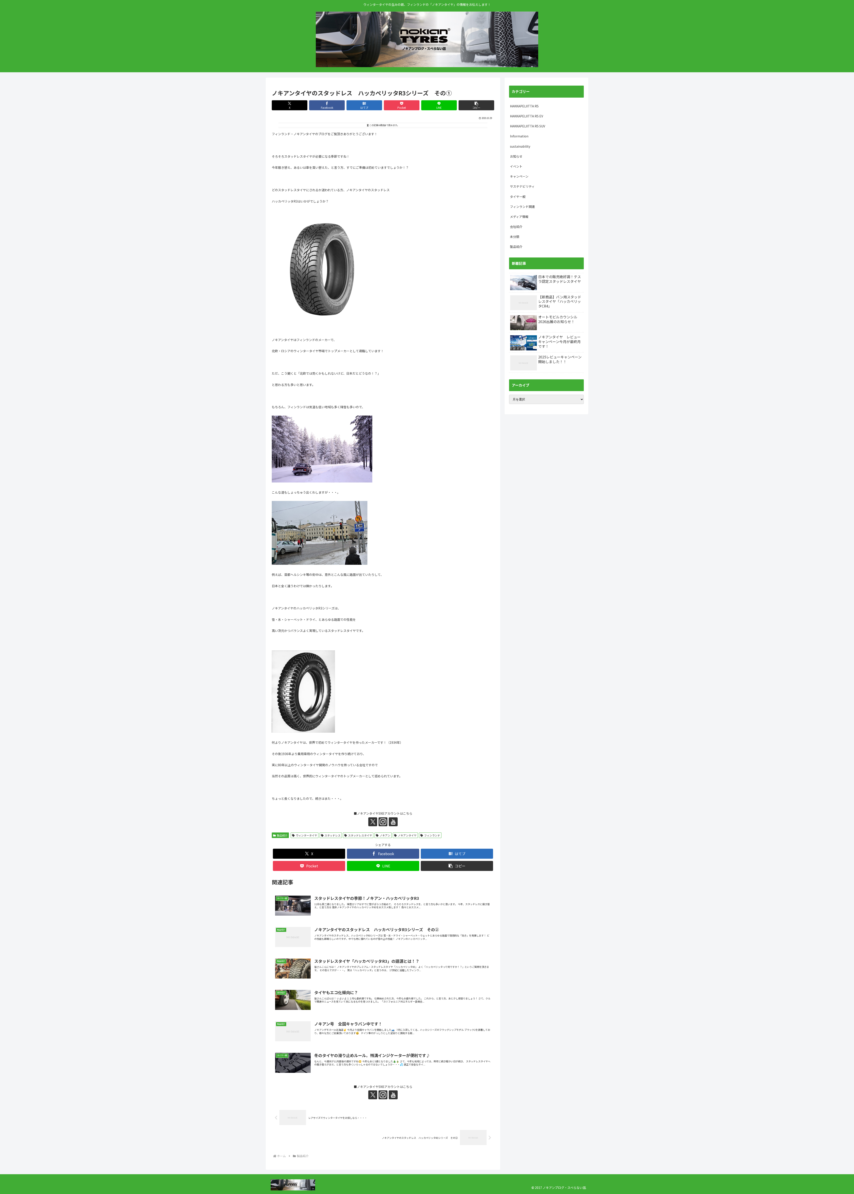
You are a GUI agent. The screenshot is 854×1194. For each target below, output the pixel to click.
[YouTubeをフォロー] (393, 821)
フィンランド (432, 835)
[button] (476, 105)
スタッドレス (332, 835)
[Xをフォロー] (372, 821)
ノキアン (385, 835)
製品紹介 (282, 835)
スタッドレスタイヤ (360, 835)
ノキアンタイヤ (407, 835)
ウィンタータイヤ (306, 835)
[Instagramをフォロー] (383, 821)
